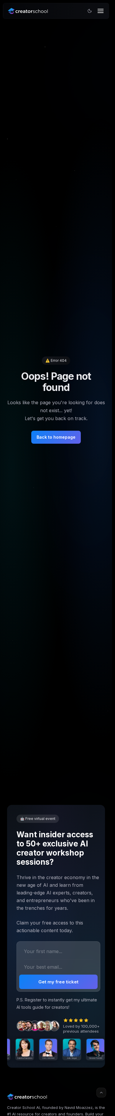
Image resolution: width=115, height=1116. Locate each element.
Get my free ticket (58, 982)
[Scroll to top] (101, 1092)
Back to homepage (56, 437)
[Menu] (100, 11)
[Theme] (90, 11)
